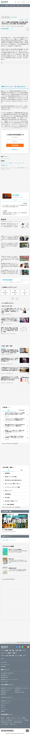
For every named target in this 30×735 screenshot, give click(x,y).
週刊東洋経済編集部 (5, 28)
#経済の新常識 (14, 17)
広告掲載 (23, 718)
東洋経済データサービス (6, 690)
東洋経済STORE (4, 677)
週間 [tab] (21, 470)
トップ (2, 5)
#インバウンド (4, 158)
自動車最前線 (8, 494)
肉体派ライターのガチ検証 (11, 476)
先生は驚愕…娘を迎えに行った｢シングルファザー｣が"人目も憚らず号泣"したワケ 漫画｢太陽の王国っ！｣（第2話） (9, 225)
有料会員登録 (15, 145)
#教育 (7, 540)
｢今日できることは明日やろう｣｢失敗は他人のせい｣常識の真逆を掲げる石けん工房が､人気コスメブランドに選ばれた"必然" (9, 245)
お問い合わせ (12, 724)
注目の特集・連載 (6, 511)
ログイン (23, 2)
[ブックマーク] (27, 29)
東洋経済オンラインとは (6, 701)
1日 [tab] (8, 470)
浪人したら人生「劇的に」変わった (13, 483)
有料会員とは (15, 149)
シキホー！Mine (4, 681)
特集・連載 (12, 5)
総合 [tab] (8, 410)
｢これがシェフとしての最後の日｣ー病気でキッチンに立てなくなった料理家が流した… (15, 419)
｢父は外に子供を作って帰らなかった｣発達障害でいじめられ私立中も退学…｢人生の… (15, 413)
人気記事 (4, 407)
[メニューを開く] (28, 2)
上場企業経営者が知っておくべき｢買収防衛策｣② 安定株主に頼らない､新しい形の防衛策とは (9, 360)
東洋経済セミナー (18, 690)
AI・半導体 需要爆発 (9, 504)
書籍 (14, 653)
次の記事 (26, 19)
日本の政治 (7, 497)
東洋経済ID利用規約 (18, 722)
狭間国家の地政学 (13, 568)
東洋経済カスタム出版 (19, 692)
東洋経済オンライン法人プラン (7, 688)
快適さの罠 (11, 558)
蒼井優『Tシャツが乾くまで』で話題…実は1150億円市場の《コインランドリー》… (14, 431)
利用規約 (3, 711)
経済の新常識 (15, 195)
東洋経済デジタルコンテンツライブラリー (9, 679)
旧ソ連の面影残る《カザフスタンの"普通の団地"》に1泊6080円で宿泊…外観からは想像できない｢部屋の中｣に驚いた (10, 272)
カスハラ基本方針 (4, 724)
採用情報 (8, 718)
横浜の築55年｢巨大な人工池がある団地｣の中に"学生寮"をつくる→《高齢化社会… (15, 425)
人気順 (18, 5)
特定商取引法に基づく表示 (6, 722)
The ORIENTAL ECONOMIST (7, 673)
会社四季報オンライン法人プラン (22, 688)
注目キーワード (6, 536)
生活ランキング (8, 490)
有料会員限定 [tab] (21, 410)
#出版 (3, 540)
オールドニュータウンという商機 (12, 487)
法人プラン (3, 707)
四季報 (8, 653)
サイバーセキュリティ (5, 664)
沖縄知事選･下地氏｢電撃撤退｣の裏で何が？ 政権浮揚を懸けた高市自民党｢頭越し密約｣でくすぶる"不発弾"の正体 (9, 351)
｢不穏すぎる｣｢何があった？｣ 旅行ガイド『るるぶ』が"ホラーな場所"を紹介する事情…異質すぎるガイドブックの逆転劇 (10, 258)
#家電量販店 (3, 165)
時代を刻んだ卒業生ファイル (11, 501)
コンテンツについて (5, 703)
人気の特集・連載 (7, 467)
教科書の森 (3, 694)
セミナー (3, 653)
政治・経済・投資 (5, 17)
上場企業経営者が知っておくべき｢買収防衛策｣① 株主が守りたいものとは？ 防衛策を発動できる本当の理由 (10, 378)
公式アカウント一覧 (16, 718)
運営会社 (3, 718)
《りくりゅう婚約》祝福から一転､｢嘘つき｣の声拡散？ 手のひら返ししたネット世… (14, 437)
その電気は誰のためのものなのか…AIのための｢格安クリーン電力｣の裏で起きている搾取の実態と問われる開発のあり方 (10, 369)
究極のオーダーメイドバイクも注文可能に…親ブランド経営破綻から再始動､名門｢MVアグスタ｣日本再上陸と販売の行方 (10, 238)
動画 (22, 5)
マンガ (26, 5)
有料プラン (3, 705)
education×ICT (4, 662)
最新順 (6, 5)
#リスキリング (12, 540)
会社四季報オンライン (5, 675)
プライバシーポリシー (18, 720)
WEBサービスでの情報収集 (6, 720)
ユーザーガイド (4, 709)
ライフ (24, 655)
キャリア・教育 (18, 655)
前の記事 (21, 19)
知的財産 (26, 720)
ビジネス (3, 655)
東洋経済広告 (3, 692)
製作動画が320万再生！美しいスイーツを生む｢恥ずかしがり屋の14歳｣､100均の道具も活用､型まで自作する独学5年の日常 (10, 265)
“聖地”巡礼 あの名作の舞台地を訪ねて (13, 480)
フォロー (12, 28)
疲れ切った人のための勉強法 (15, 549)
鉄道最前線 (7, 473)
